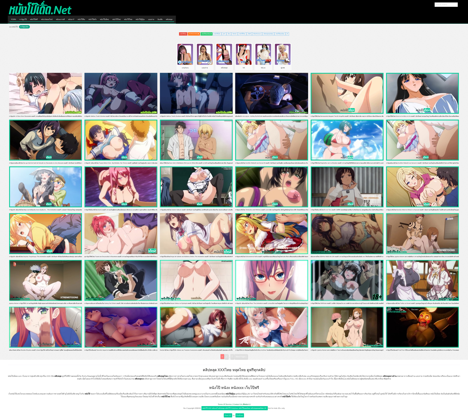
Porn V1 (228, 415)
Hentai (235, 34)
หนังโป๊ (87, 394)
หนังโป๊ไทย (128, 19)
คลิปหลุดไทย (162, 376)
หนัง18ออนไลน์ (47, 19)
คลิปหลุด (169, 19)
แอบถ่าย (151, 19)
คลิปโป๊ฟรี (34, 19)
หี (287, 34)
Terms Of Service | (225, 404)
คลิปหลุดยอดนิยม (268, 34)
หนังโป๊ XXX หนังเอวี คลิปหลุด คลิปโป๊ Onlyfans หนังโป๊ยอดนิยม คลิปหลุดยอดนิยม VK (234, 408)
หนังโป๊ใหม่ (116, 19)
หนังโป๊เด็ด (217, 34)
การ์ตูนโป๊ (23, 19)
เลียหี (249, 34)
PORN (13, 19)
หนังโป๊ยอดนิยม (206, 34)
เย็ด (229, 34)
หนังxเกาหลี (60, 19)
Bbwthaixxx (257, 34)
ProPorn (239, 415)
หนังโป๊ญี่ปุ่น (140, 19)
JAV (224, 34)
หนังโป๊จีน (81, 19)
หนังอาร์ (71, 19)
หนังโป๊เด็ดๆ (104, 19)
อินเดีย (160, 19)
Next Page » (241, 356)
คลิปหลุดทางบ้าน (390, 376)
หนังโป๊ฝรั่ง (92, 19)
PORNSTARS (193, 34)
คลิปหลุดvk (139, 379)
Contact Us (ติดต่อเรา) (241, 404)
